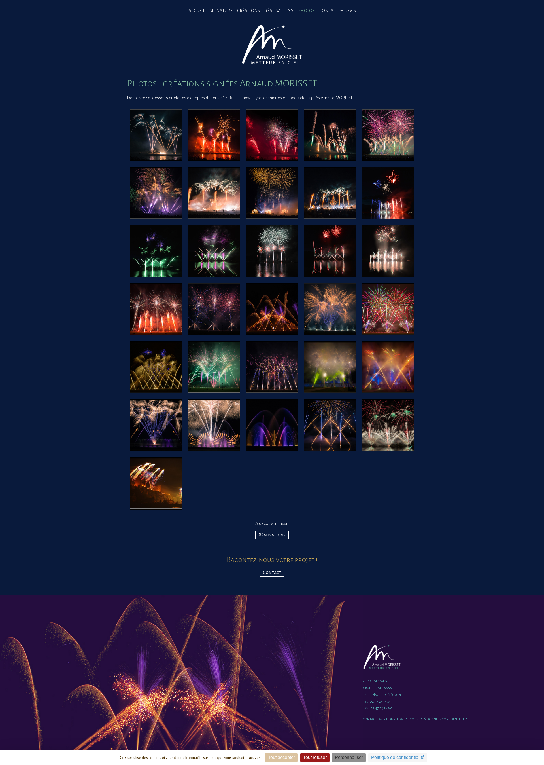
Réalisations (272, 535)
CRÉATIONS (248, 10)
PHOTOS (306, 10)
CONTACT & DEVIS (337, 10)
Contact (272, 572)
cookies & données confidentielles (439, 719)
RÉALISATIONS (279, 10)
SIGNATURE (221, 10)
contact (370, 719)
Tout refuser (315, 757)
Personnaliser (349, 757)
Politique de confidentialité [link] (397, 757)
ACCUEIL (196, 10)
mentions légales (393, 719)
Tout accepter (281, 757)
